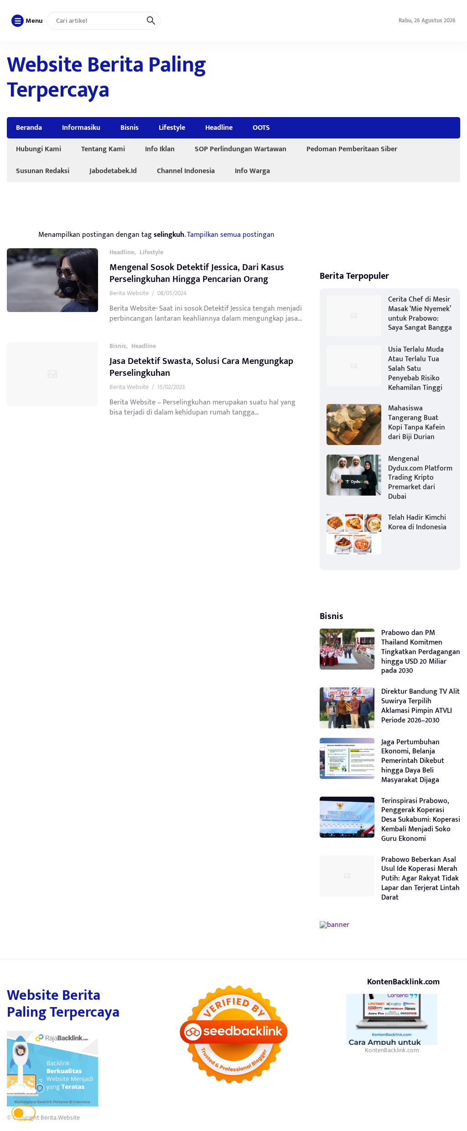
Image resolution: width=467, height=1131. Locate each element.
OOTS (261, 127)
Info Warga (252, 171)
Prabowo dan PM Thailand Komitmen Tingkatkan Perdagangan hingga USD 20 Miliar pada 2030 (420, 652)
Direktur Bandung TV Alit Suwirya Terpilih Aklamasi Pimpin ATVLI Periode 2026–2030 (420, 706)
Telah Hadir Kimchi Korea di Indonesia (417, 522)
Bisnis (129, 127)
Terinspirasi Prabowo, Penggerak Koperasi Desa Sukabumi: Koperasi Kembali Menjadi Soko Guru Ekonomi (420, 820)
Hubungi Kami (38, 149)
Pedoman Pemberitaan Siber (351, 149)
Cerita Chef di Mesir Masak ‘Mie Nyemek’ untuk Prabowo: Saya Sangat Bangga (420, 313)
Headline (219, 127)
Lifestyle (172, 127)
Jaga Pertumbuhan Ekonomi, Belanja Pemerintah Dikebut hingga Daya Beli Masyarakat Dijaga (412, 761)
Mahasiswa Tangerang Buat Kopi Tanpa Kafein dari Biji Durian (416, 422)
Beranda (29, 127)
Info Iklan (160, 149)
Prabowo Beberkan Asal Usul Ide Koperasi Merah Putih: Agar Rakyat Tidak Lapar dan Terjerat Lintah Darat (420, 879)
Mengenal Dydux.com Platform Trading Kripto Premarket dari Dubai (420, 478)
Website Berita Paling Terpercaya (106, 77)
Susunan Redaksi (42, 171)
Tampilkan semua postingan (231, 235)
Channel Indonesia (186, 171)
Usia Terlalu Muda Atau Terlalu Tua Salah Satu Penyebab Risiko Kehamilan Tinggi (416, 368)
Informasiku (81, 127)
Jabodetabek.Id (113, 171)
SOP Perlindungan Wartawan (240, 149)
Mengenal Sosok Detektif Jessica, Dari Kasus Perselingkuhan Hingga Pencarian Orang (196, 273)
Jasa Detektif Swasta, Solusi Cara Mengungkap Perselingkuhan (201, 367)
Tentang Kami (103, 149)
